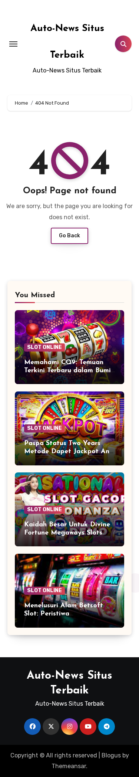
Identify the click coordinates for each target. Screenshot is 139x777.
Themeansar (69, 766)
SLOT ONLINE (44, 347)
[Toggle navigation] (13, 44)
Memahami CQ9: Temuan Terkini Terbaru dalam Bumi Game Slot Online (67, 370)
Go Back (69, 236)
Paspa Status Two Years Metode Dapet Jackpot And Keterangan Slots (68, 451)
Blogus (111, 755)
